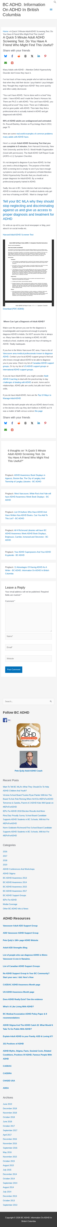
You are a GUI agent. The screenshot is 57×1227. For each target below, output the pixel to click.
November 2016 (10, 1143)
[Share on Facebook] (12, 56)
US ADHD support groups (35, 366)
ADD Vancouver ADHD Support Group (20, 933)
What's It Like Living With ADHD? (18, 1007)
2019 (5, 865)
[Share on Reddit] (18, 56)
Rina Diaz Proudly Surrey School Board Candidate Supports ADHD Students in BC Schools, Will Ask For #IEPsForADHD (26, 819)
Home (5, 31)
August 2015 (8, 1165)
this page (39, 411)
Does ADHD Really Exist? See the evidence (23, 999)
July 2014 (7, 1192)
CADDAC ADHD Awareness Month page (21, 985)
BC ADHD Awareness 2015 (15, 887)
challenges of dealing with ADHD (17, 382)
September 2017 (10, 1130)
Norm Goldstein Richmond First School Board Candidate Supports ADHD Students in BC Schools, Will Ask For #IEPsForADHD (27, 832)
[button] (55, 3)
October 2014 (9, 1179)
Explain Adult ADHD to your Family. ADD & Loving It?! (28, 1036)
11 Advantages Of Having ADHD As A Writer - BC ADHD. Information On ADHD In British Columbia (27, 570)
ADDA (6, 1088)
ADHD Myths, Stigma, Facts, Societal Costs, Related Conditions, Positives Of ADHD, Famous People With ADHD (27, 1055)
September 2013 (10, 1205)
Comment (10, 601)
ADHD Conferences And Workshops (19, 869)
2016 (5, 852)
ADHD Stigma (9, 873)
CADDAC (7, 1066)
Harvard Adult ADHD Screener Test (18, 235)
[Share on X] (32, 56)
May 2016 (7, 1152)
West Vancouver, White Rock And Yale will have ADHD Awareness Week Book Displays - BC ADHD (28, 497)
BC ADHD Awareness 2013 (15, 878)
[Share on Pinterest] (45, 56)
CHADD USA (9, 1081)
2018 (5, 860)
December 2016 (10, 1139)
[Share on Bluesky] (5, 56)
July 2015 (7, 1170)
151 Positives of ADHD (13, 1044)
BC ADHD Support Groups (14, 895)
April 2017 (7, 1135)
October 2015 (9, 1161)
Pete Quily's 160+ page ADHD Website (20, 940)
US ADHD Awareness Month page (18, 992)
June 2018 (7, 1122)
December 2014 (10, 1174)
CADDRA (7, 1073)
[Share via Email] (5, 62)
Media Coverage (10, 904)
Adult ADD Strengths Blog (15, 948)
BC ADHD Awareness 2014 (15, 882)
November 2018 (10, 1113)
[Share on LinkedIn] (38, 56)
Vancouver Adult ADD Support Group (20, 926)
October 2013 (9, 1200)
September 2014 (10, 1183)
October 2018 (9, 1117)
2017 (5, 856)
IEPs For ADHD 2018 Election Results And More (24, 811)
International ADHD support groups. (18, 370)
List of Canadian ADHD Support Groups (21, 966)
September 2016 (10, 1148)
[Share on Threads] (25, 56)
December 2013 (10, 1196)
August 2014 (8, 1187)
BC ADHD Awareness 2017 (15, 891)
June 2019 (7, 1104)
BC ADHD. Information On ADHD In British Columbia (24, 9)
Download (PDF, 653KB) (13, 309)
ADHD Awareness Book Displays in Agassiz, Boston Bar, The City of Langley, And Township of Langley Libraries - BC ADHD (25, 478)
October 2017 (9, 1126)
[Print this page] (12, 62)
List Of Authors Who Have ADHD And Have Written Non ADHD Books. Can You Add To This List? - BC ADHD (26, 515)
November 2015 (10, 1157)
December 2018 (10, 1108)
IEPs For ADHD (10, 900)
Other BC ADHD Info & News (15, 909)
